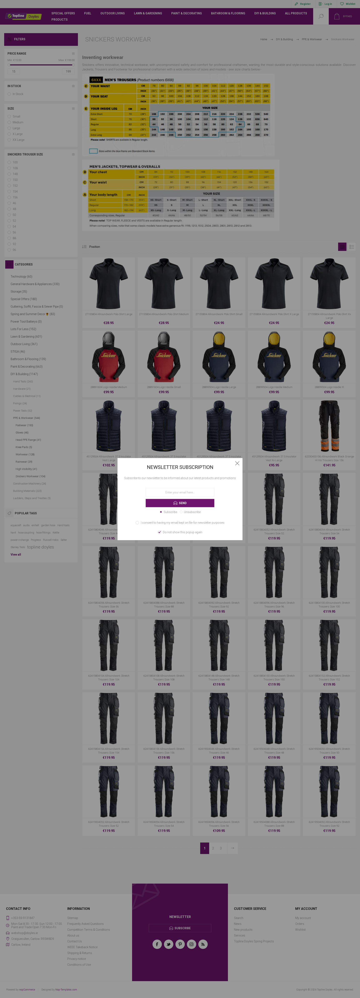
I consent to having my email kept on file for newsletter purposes (182, 522)
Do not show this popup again (182, 532)
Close (237, 463)
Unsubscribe (192, 512)
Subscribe (170, 512)
